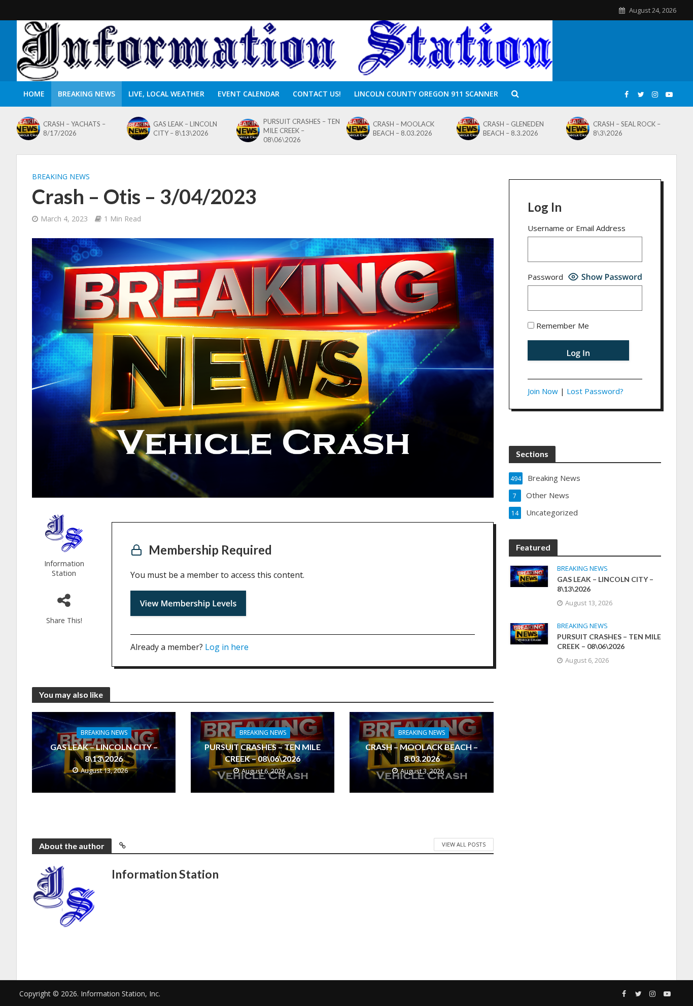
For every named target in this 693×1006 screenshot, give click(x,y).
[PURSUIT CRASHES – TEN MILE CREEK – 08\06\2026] (247, 130)
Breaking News (86, 94)
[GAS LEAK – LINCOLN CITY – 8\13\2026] (137, 128)
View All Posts (464, 844)
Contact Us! (317, 94)
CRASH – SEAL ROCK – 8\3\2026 (627, 128)
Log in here (227, 647)
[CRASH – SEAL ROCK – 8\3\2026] (576, 128)
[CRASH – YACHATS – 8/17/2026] (27, 128)
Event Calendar (249, 94)
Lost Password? (595, 391)
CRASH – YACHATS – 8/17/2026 (74, 128)
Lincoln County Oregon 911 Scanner (426, 94)
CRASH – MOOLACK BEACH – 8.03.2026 (403, 128)
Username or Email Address (577, 228)
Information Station (64, 568)
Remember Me (561, 325)
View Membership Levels (188, 603)
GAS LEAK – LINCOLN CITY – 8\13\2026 (185, 128)
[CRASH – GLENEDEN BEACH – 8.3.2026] (467, 128)
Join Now (543, 391)
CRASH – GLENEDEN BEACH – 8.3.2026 (513, 128)
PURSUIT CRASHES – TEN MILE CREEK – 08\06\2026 (301, 130)
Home (34, 94)
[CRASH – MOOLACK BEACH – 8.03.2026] (357, 128)
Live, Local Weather (166, 94)
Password (545, 277)
